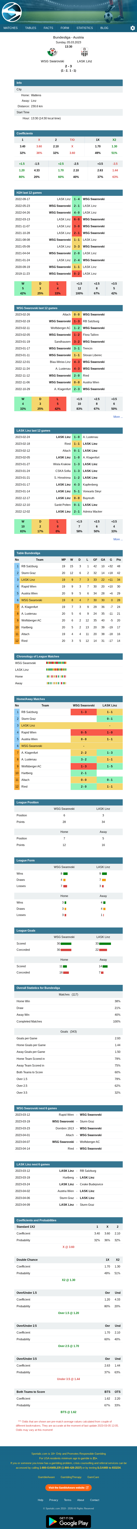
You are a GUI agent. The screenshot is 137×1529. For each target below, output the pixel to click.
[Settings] (133, 28)
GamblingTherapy (71, 1477)
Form (65, 27)
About (80, 1500)
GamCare (93, 1477)
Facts (48, 27)
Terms (67, 1500)
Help (40, 1500)
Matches (11, 27)
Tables (30, 27)
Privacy (53, 1500)
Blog (104, 27)
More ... (118, 416)
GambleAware (46, 1477)
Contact (94, 1500)
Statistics (85, 27)
